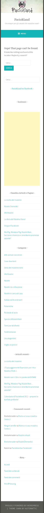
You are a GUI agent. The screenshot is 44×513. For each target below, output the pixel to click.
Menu (23, 33)
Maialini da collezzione (13, 287)
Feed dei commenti (12, 477)
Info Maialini (8, 213)
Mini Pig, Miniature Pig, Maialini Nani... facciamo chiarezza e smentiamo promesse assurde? (21, 235)
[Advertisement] (22, 149)
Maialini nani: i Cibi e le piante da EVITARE (20, 377)
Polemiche (8, 306)
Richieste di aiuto (11, 312)
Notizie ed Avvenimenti (13, 300)
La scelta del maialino (13, 200)
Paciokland (22, 20)
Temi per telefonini (11, 325)
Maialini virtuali (24, 435)
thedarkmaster (10, 441)
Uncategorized (10, 338)
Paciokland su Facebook (22, 89)
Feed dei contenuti (11, 471)
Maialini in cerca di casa (13, 293)
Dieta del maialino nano (13, 267)
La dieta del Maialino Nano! (14, 219)
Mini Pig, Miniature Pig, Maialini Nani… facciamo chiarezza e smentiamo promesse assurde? (21, 386)
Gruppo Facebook (11, 225)
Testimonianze (10, 332)
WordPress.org (10, 483)
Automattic (31, 508)
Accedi (7, 464)
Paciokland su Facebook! (22, 448)
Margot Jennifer (10, 425)
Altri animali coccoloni (13, 255)
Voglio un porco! (10, 344)
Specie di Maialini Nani (13, 319)
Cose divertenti (10, 261)
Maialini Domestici (11, 206)
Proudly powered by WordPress (22, 505)
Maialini (7, 280)
